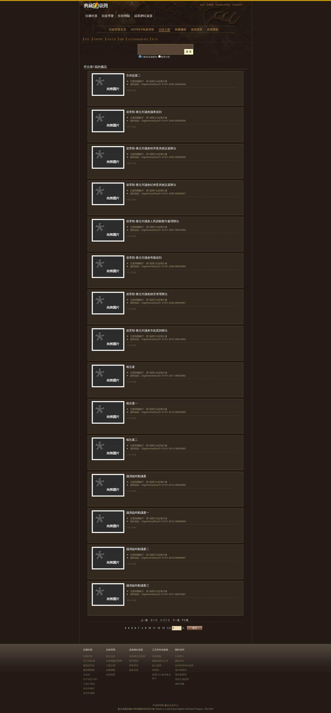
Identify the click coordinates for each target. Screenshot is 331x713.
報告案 (130, 367)
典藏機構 (180, 29)
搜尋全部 (165, 56)
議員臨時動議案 (136, 476)
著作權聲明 (181, 669)
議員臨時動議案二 (137, 549)
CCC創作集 (89, 660)
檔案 (122, 39)
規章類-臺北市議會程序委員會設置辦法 (151, 148)
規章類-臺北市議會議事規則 (144, 112)
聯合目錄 (110, 656)
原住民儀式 (89, 688)
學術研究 (133, 665)
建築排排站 (89, 665)
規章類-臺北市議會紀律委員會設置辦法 (151, 185)
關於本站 (179, 660)
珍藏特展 (91, 15)
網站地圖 (179, 683)
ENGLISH (237, 4)
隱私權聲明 (181, 674)
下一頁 (176, 620)
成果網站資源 (143, 15)
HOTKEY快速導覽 (142, 29)
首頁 (202, 4)
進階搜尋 (196, 29)
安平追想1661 (90, 679)
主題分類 (110, 665)
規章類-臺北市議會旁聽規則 (144, 257)
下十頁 (184, 620)
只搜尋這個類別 (149, 56)
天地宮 (86, 674)
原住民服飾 (89, 692)
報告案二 (132, 440)
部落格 (210, 4)
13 (163, 627)
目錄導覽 (108, 15)
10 (149, 627)
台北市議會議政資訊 (138, 39)
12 (158, 627)
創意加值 (133, 669)
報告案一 (132, 403)
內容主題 (164, 29)
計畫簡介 (179, 656)
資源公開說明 (182, 679)
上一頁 (144, 620)
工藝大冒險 (89, 683)
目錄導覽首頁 (117, 29)
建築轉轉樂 (89, 669)
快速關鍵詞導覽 (114, 660)
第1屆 (155, 39)
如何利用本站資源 (184, 665)
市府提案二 (133, 75)
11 (154, 627)
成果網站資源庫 (137, 656)
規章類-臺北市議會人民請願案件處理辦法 (152, 221)
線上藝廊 (156, 665)
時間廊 (155, 669)
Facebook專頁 (222, 4)
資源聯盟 (212, 29)
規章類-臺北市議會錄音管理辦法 (146, 294)
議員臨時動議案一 (137, 512)
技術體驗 (124, 15)
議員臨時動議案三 (137, 585)
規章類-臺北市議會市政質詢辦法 (146, 330)
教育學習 (133, 660)
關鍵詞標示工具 (160, 660)
